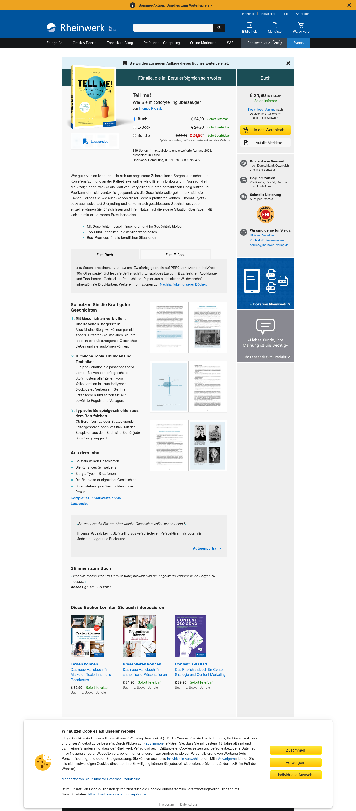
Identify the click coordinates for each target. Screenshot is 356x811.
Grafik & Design (85, 42)
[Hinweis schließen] (349, 5)
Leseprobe (79, 503)
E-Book (144, 127)
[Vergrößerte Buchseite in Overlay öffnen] (188, 327)
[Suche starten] (219, 28)
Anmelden (303, 13)
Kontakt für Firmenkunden (267, 240)
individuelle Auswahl (182, 759)
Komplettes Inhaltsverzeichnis (96, 497)
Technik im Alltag (120, 42)
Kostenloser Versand (262, 109)
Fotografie (54, 42)
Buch (142, 119)
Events (298, 42)
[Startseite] (81, 28)
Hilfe (286, 13)
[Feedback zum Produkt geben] (265, 336)
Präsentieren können (145, 669)
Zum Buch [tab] (104, 255)
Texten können (91, 671)
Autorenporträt (205, 548)
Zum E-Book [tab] (175, 255)
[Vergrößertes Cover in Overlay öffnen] (92, 97)
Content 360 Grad (201, 669)
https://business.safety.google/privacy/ (117, 794)
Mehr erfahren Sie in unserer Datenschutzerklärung (101, 778)
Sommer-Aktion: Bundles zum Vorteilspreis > (175, 5)
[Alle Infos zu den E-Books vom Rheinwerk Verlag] (265, 284)
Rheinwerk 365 (263, 42)
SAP (230, 42)
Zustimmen (154, 743)
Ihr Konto (248, 13)
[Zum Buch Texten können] (87, 636)
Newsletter (268, 13)
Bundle (144, 135)
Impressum (166, 804)
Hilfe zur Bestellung (263, 235)
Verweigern (226, 759)
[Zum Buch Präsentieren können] (139, 636)
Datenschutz (188, 804)
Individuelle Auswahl (295, 775)
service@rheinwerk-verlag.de (269, 245)
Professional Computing (161, 42)
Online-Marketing (203, 42)
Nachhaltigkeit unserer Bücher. (183, 284)
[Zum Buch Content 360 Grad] (190, 636)
